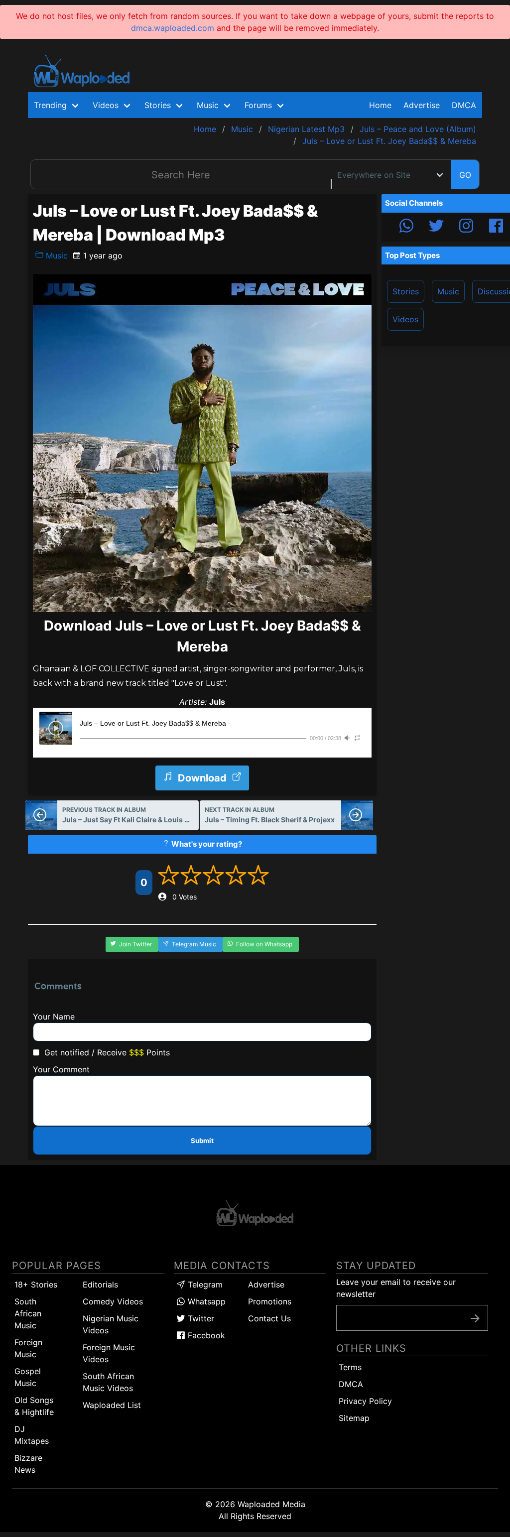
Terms (350, 1367)
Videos (405, 319)
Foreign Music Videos (109, 1353)
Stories (405, 291)
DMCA (464, 105)
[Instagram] (466, 227)
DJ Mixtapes (31, 1435)
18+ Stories (35, 1284)
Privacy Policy (365, 1401)
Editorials (100, 1284)
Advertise (266, 1284)
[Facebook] (496, 227)
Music (55, 255)
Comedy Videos (113, 1301)
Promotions (269, 1301)
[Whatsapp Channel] (406, 227)
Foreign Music (28, 1348)
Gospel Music (27, 1377)
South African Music (27, 1313)
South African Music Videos (108, 1382)
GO (465, 175)
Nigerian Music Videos (110, 1324)
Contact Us (269, 1318)
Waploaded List (112, 1405)
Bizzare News (28, 1464)
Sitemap (354, 1418)
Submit (202, 1141)
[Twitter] (436, 227)
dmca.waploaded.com (172, 28)
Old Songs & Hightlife (34, 1406)
